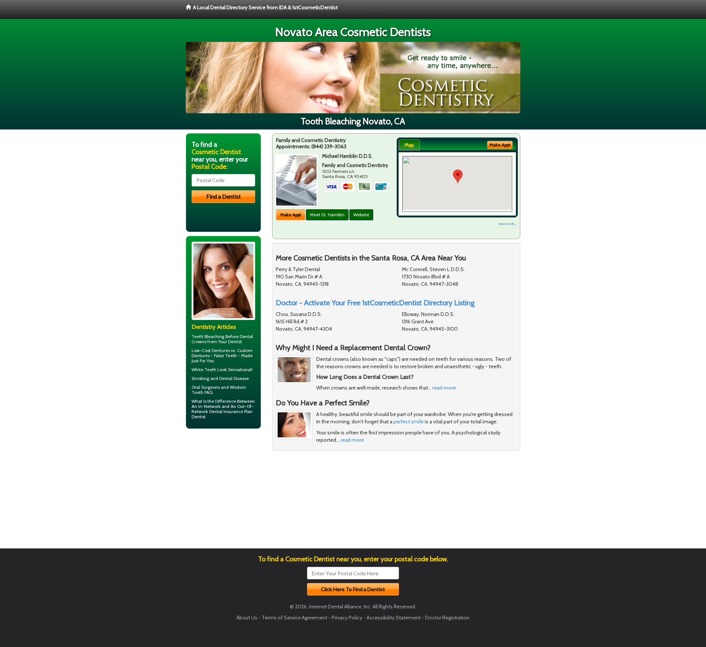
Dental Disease (234, 378)
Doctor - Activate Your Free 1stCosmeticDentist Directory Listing (375, 302)
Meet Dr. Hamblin (327, 214)
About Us (246, 617)
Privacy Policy (347, 617)
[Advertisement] (223, 491)
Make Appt (290, 214)
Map (409, 145)
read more (444, 387)
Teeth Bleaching (208, 336)
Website (361, 214)
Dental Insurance (226, 411)
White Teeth (204, 369)
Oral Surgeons (206, 387)
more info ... (507, 223)
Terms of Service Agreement (294, 617)
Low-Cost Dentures (211, 350)
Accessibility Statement (394, 617)
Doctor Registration (447, 617)
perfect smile (408, 421)
